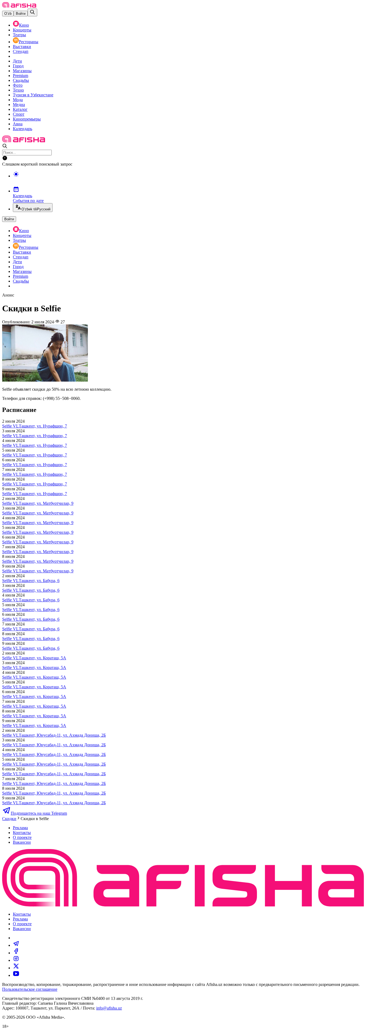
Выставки (22, 46)
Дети (17, 61)
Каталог (20, 109)
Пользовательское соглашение (29, 989)
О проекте (22, 837)
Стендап (20, 51)
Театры (19, 34)
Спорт (18, 114)
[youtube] (16, 975)
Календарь (22, 128)
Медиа (19, 104)
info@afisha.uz (109, 1008)
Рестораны (28, 41)
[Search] (32, 12)
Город (18, 66)
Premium (20, 75)
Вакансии (22, 842)
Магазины (22, 70)
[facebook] (16, 952)
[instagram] (16, 960)
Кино (24, 25)
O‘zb (8, 14)
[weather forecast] (188, 180)
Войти (20, 14)
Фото (18, 85)
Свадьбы (21, 80)
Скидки (9, 818)
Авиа (18, 124)
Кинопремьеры (27, 119)
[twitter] (16, 968)
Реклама (20, 827)
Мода (18, 99)
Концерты (22, 30)
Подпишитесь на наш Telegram (39, 813)
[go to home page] (19, 6)
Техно (18, 90)
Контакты (22, 832)
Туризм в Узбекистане (33, 95)
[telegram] (16, 945)
